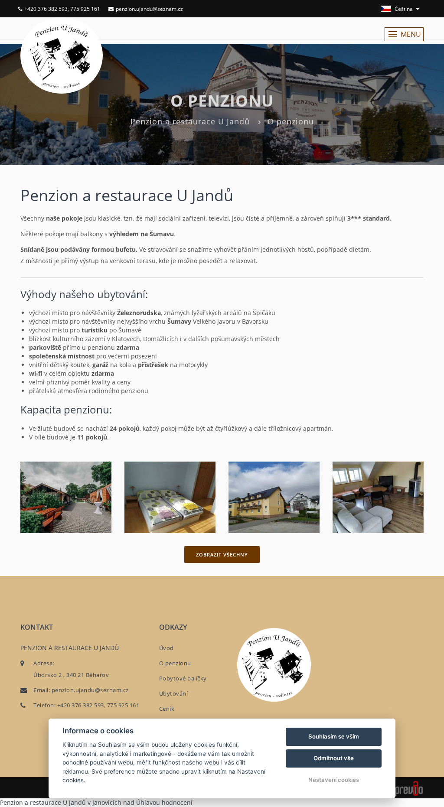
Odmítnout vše (333, 758)
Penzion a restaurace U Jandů (190, 121)
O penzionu (175, 663)
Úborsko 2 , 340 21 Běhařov (71, 675)
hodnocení (177, 802)
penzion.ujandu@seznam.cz (149, 9)
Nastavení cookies (333, 779)
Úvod (166, 648)
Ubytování (173, 693)
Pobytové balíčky (183, 678)
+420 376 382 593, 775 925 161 (62, 9)
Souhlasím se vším (333, 736)
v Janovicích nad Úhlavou (124, 802)
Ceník (167, 709)
